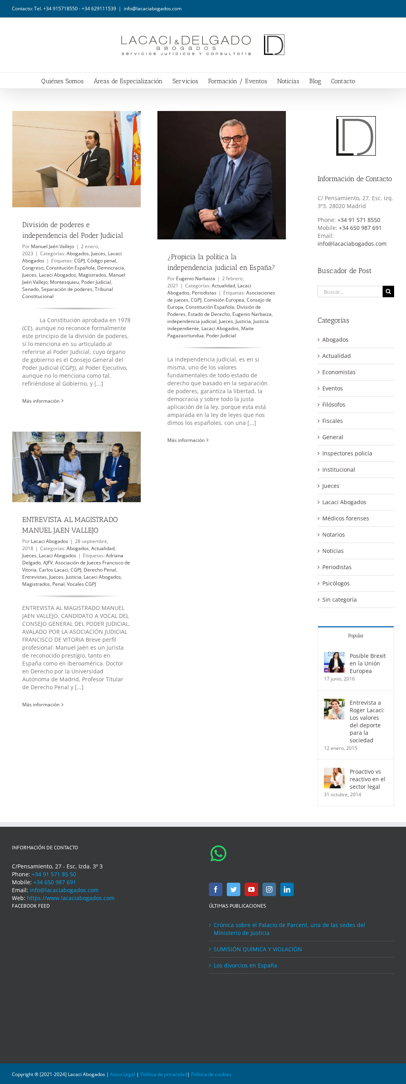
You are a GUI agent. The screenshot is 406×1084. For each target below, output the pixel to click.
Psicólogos (336, 583)
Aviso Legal (122, 1074)
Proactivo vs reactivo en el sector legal (367, 779)
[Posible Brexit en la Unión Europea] (334, 656)
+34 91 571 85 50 (54, 874)
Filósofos (333, 404)
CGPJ (79, 260)
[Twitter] (233, 889)
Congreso (33, 267)
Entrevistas (34, 577)
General (332, 437)
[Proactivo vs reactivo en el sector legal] (334, 771)
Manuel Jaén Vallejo (52, 246)
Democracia (110, 267)
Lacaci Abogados (57, 274)
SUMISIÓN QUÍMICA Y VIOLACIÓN (258, 949)
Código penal (101, 260)
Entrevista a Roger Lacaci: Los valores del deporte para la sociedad (367, 721)
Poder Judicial (96, 282)
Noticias (333, 550)
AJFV (48, 562)
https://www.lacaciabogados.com (71, 898)
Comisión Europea (224, 299)
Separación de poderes (66, 289)
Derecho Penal (100, 569)
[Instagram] (269, 889)
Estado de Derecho (209, 314)
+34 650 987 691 (360, 227)
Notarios (333, 534)
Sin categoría (339, 599)
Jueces (98, 253)
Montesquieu (64, 282)
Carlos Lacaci (53, 569)
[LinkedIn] (287, 889)
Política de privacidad (163, 1074)
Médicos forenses (345, 518)
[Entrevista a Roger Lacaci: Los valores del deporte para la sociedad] (334, 702)
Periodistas (204, 292)
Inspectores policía (347, 453)
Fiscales (332, 420)
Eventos (332, 388)
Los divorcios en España (245, 965)
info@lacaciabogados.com (153, 8)
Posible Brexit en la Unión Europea (368, 663)
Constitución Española (70, 267)
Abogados (78, 253)
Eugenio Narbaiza (195, 278)
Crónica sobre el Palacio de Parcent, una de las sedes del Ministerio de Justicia (289, 929)
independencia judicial (191, 321)
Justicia (243, 321)
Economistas (339, 372)
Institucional (338, 469)
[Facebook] (215, 889)
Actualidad (223, 285)
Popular (356, 636)
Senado (30, 289)
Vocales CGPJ (81, 584)
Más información (40, 401)
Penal (58, 584)
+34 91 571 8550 (358, 220)
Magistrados (92, 274)
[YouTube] (251, 889)
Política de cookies (211, 1074)
